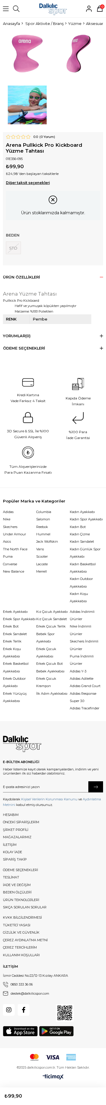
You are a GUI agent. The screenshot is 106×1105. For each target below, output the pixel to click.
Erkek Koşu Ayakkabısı (12, 652)
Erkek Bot (11, 626)
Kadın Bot (78, 527)
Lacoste (42, 564)
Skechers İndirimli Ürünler (84, 645)
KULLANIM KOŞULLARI (21, 955)
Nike (6, 519)
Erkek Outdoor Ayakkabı (14, 682)
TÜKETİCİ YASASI (16, 925)
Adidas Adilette (81, 679)
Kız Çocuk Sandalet (51, 619)
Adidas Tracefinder (84, 708)
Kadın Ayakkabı (82, 512)
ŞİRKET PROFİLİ (15, 830)
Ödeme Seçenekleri (24, 348)
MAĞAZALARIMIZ (17, 837)
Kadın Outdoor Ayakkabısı (81, 582)
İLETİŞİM (9, 845)
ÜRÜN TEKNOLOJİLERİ (21, 900)
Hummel (43, 534)
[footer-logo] (22, 744)
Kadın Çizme (80, 534)
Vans (40, 549)
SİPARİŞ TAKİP (15, 859)
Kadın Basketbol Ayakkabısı (83, 567)
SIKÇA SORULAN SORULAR (25, 907)
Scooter (42, 556)
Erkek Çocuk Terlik (51, 626)
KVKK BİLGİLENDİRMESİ (22, 917)
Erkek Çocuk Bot (49, 664)
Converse (10, 564)
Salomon (43, 519)
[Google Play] (56, 1031)
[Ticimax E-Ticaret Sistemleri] (53, 1077)
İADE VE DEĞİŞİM (17, 885)
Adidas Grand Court (85, 686)
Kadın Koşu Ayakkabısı (79, 597)
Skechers (10, 527)
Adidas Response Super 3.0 (83, 697)
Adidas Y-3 (78, 671)
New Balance (13, 571)
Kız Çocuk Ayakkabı (52, 612)
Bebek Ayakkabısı (50, 671)
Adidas (8, 512)
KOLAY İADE (12, 852)
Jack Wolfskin (47, 541)
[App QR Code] (65, 1013)
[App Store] (20, 1031)
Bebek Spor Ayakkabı (45, 637)
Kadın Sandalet (82, 541)
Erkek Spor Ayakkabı (19, 619)
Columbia (43, 512)
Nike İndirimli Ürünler (80, 630)
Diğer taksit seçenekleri (28, 183)
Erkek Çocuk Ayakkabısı (46, 652)
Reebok (42, 527)
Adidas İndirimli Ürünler (82, 615)
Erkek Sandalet (15, 634)
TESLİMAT (11, 877)
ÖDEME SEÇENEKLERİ (20, 870)
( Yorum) (47, 137)
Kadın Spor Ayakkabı (86, 519)
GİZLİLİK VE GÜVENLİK (21, 932)
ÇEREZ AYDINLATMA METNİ (25, 940)
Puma (8, 556)
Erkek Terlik (12, 641)
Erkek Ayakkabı (15, 612)
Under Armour (14, 534)
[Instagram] (9, 1010)
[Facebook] (23, 1010)
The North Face (15, 549)
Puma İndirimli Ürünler (82, 660)
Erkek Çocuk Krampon (46, 682)
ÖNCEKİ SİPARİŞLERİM (21, 822)
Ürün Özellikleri (21, 277)
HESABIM (11, 815)
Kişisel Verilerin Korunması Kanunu (49, 799)
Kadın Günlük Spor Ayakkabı (85, 553)
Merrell (41, 571)
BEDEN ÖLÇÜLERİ (17, 892)
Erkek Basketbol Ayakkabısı (16, 667)
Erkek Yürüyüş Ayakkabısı (14, 697)
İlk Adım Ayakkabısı (51, 693)
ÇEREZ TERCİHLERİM (20, 947)
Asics (7, 541)
